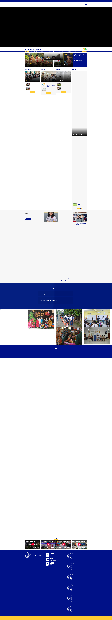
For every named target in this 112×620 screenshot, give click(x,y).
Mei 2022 (69, 599)
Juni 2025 (69, 566)
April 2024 (69, 578)
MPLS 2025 (42, 294)
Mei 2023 (69, 588)
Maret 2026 (69, 558)
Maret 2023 (69, 590)
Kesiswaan (27, 554)
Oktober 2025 (70, 562)
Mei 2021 (69, 609)
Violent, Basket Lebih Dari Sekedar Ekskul (78, 134)
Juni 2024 (69, 576)
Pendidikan (27, 556)
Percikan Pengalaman (29, 558)
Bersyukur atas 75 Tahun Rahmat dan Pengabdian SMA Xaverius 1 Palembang (50, 90)
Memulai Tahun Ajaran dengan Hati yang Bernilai (48, 80)
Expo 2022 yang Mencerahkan (78, 60)
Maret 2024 (69, 579)
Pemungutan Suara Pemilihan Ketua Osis (55, 559)
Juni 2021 (69, 608)
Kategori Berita (43, 4)
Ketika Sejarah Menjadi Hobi (48, 58)
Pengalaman (27, 557)
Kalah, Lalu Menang (30, 65)
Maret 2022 (69, 601)
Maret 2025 (69, 569)
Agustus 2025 (70, 564)
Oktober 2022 (70, 594)
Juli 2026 (69, 554)
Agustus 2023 (70, 585)
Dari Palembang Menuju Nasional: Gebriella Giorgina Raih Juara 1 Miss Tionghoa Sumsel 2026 (65, 279)
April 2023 (69, 589)
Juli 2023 (69, 586)
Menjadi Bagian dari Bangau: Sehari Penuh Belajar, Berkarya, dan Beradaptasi (32, 80)
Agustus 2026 (70, 553)
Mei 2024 (69, 577)
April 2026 (69, 557)
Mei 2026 (69, 556)
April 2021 (69, 610)
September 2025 (70, 563)
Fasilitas (27, 553)
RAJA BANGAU (52, 564)
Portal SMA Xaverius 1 (31, 4)
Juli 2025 (69, 565)
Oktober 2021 (70, 604)
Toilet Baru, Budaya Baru (60, 80)
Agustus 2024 (70, 574)
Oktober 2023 (70, 583)
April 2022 (69, 600)
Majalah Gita (37, 4)
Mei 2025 (69, 567)
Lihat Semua (28, 219)
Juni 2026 (69, 555)
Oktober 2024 (70, 572)
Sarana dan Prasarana (77, 58)
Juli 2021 (69, 607)
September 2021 (70, 605)
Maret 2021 (69, 611)
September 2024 (70, 573)
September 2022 (70, 595)
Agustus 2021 (70, 606)
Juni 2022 (69, 598)
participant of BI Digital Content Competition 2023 (33, 555)
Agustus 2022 (70, 596)
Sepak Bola (79, 204)
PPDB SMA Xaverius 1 (50, 4)
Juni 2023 (69, 587)
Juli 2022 (69, 597)
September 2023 (70, 584)
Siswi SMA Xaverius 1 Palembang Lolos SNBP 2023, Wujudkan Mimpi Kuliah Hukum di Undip (51, 226)
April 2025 (69, 568)
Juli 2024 (69, 575)
